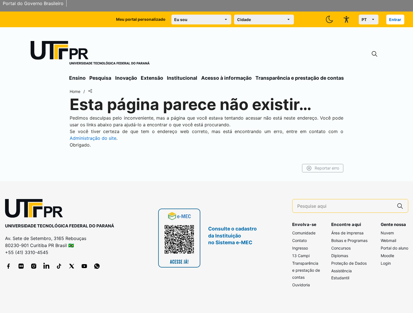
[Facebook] (8, 266)
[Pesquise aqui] (400, 206)
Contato (299, 240)
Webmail (388, 240)
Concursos (341, 248)
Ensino (77, 78)
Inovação (126, 78)
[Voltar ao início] (36, 209)
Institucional (182, 78)
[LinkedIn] (46, 266)
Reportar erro (327, 168)
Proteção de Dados (349, 263)
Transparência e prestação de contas (299, 78)
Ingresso (300, 248)
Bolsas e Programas (349, 240)
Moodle (387, 255)
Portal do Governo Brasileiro (33, 3)
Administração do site (93, 138)
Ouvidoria (301, 284)
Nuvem (387, 232)
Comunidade (304, 232)
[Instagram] (33, 266)
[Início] (90, 54)
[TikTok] (59, 266)
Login (386, 263)
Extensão (152, 78)
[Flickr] (21, 266)
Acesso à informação (226, 78)
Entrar (395, 19)
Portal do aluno (394, 248)
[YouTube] (84, 266)
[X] (71, 266)
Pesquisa (100, 78)
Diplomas (339, 255)
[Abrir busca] (374, 54)
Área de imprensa (347, 232)
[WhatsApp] (97, 266)
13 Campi (301, 255)
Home (75, 91)
